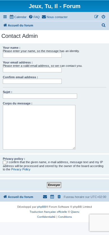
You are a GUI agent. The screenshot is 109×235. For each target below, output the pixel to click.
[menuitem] (18, 17)
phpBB (41, 206)
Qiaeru (75, 211)
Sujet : (7, 92)
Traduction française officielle (48, 211)
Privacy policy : (14, 158)
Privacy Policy (20, 169)
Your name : (11, 47)
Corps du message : (17, 103)
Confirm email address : (20, 77)
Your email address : (18, 62)
